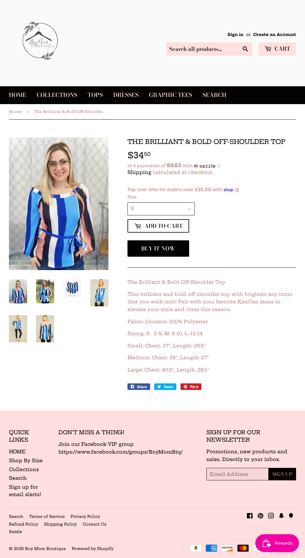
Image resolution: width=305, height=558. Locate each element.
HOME (17, 451)
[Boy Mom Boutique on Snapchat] (281, 516)
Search (214, 95)
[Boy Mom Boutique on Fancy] (291, 516)
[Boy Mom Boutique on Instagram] (271, 516)
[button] (211, 166)
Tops (95, 95)
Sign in (235, 34)
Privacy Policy (85, 516)
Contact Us (94, 524)
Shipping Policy (60, 524)
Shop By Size (26, 460)
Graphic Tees (170, 95)
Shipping (139, 172)
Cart (281, 49)
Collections (57, 95)
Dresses (126, 95)
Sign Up (282, 474)
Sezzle (15, 531)
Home (17, 95)
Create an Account (274, 34)
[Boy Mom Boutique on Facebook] (250, 516)
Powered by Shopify (92, 548)
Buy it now (158, 248)
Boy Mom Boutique (45, 548)
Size (132, 197)
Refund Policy (23, 524)
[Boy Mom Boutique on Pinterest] (260, 516)
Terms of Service (47, 516)
